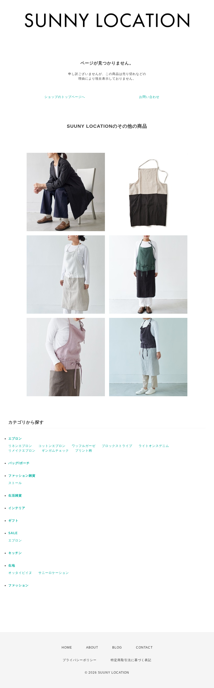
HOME (67, 647)
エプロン (15, 438)
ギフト (13, 520)
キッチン (15, 553)
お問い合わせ (149, 97)
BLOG (117, 647)
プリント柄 (83, 450)
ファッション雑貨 (21, 475)
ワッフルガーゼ (84, 446)
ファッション (18, 585)
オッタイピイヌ (20, 573)
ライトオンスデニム (154, 446)
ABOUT (92, 647)
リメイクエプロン (21, 450)
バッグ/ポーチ (19, 463)
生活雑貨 (15, 495)
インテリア (16, 508)
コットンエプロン (52, 446)
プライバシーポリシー (80, 660)
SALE (13, 533)
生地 (11, 565)
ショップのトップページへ (64, 97)
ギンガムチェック (55, 450)
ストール (15, 483)
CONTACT (144, 647)
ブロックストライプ (117, 446)
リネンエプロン (20, 446)
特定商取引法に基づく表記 (131, 660)
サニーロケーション (53, 573)
